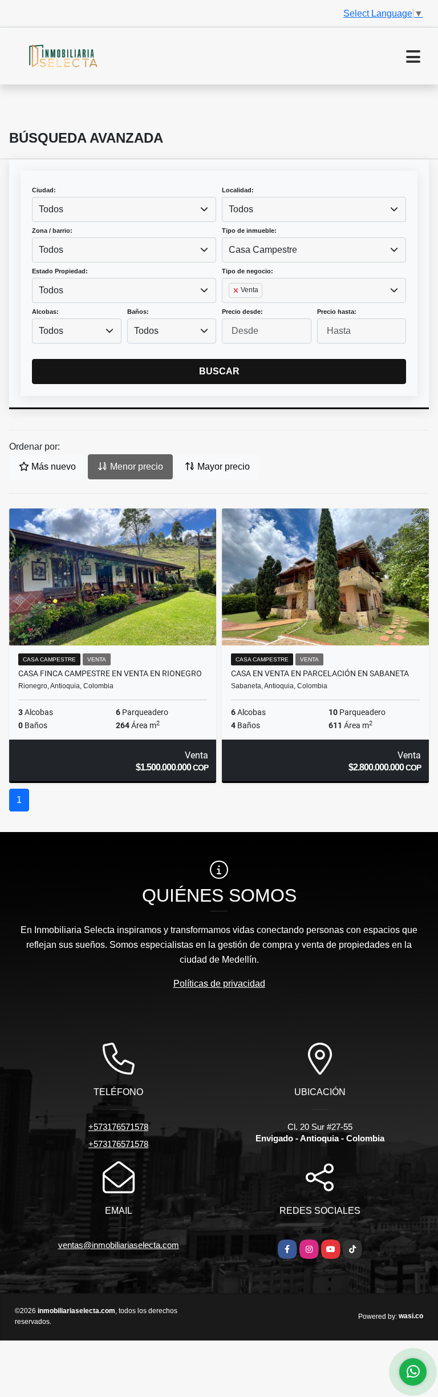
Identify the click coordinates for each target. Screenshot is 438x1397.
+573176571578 (118, 1127)
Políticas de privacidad (219, 983)
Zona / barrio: (52, 230)
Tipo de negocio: (247, 271)
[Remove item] (237, 290)
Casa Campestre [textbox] (263, 250)
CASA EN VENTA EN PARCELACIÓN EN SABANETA (320, 673)
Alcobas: (45, 311)
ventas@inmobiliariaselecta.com (118, 1245)
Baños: (138, 311)
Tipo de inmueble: (249, 230)
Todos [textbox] (51, 209)
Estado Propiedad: (60, 271)
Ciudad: (44, 190)
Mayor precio (222, 466)
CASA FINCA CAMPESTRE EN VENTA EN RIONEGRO (110, 673)
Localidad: (238, 190)
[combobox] (124, 209)
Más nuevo (52, 466)
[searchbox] (232, 308)
